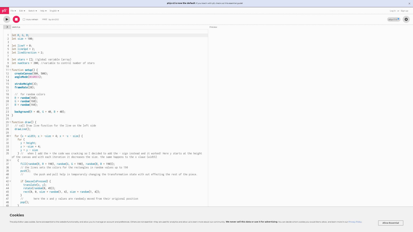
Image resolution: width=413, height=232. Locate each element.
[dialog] (206, 219)
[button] (54, 11)
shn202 (55, 19)
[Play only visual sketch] (6, 19)
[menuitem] (13, 11)
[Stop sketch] (16, 19)
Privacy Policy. (355, 222)
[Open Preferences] (406, 19)
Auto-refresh (32, 19)
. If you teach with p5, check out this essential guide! (205, 3)
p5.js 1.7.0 (393, 19)
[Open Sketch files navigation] (7, 27)
